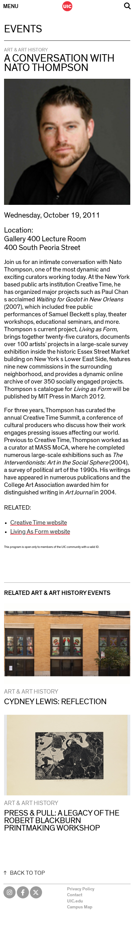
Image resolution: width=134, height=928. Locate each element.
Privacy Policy (80, 889)
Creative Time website (38, 523)
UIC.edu (75, 901)
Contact (74, 895)
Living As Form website (40, 532)
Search (127, 6)
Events (23, 29)
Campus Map (79, 907)
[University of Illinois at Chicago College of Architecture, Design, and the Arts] (67, 6)
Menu (10, 6)
